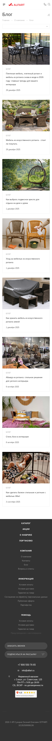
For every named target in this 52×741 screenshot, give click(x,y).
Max (30, 711)
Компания (26, 551)
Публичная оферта (26, 601)
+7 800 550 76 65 (27, 665)
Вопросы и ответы (26, 569)
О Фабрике (26, 535)
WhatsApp (39, 4)
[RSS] (49, 15)
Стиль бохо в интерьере (17, 436)
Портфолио (26, 541)
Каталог (26, 523)
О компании (26, 557)
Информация (26, 579)
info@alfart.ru (28, 670)
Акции (26, 529)
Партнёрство (26, 605)
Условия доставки (26, 589)
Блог (26, 565)
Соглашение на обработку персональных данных (26, 597)
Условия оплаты (26, 585)
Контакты (26, 561)
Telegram (22, 711)
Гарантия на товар (26, 593)
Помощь (26, 615)
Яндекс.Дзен (37, 711)
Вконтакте (34, 4)
